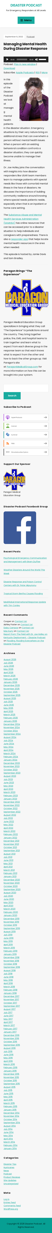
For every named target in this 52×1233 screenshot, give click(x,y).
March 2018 (9, 986)
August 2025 (10, 698)
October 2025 (10, 691)
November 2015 (11, 1077)
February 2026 (11, 679)
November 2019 (11, 921)
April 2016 (8, 1061)
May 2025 (8, 708)
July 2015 (8, 1090)
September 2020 (12, 889)
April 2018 (8, 983)
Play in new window (25, 64)
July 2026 (8, 662)
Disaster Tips (10, 1164)
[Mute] (36, 59)
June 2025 (9, 704)
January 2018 (10, 993)
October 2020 (11, 886)
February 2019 (10, 951)
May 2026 (8, 669)
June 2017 (8, 1015)
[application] (26, 59)
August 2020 (10, 892)
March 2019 (9, 947)
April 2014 (8, 1138)
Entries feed (10, 1202)
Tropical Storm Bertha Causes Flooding (23, 593)
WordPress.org (11, 1209)
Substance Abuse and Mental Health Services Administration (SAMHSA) (23, 219)
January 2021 (10, 876)
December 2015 (11, 1074)
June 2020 (9, 899)
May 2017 (8, 1019)
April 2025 (8, 711)
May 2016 (8, 1057)
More (45, 72)
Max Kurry (8, 631)
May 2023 (8, 785)
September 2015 (12, 1083)
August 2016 (10, 1048)
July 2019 (8, 934)
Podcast (31, 36)
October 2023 (10, 769)
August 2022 (10, 815)
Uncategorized (11, 1183)
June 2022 (9, 821)
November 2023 (11, 766)
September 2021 (12, 850)
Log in (6, 1199)
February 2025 (11, 717)
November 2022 (11, 805)
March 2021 (9, 870)
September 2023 (12, 772)
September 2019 (12, 928)
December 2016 (11, 1035)
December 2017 (11, 996)
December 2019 (11, 918)
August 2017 (10, 1009)
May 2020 (8, 902)
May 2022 (8, 824)
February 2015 (10, 1106)
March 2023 (9, 792)
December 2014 (11, 1113)
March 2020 (9, 908)
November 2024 (12, 727)
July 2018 (8, 973)
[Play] (7, 59)
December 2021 (11, 840)
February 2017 (10, 1028)
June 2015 (8, 1093)
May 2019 (8, 941)
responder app (19, 239)
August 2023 (10, 776)
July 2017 (8, 1012)
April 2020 (8, 905)
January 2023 (10, 798)
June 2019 (8, 938)
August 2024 (10, 737)
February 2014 (10, 1145)
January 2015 (10, 1109)
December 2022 (12, 802)
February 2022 (11, 834)
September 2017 (12, 1006)
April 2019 (8, 944)
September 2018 (12, 967)
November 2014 (11, 1116)
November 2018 (11, 960)
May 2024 (8, 747)
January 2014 (10, 1148)
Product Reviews (12, 1177)
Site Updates (10, 1180)
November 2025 (11, 688)
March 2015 (9, 1103)
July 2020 (8, 896)
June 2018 (8, 977)
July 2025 (8, 701)
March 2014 (9, 1142)
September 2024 (12, 734)
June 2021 (8, 860)
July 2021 (8, 857)
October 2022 (10, 808)
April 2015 (8, 1099)
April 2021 (8, 866)
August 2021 (9, 853)
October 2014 (10, 1119)
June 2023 (9, 782)
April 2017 (8, 1022)
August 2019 (10, 931)
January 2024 (10, 759)
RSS (38, 72)
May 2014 (8, 1135)
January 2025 (10, 721)
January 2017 (10, 1032)
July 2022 (8, 818)
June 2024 (9, 743)
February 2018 (10, 989)
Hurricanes (9, 1167)
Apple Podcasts (25, 72)
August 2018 (10, 970)
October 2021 (10, 847)
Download (9, 68)
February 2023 (11, 795)
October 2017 (10, 1002)
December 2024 (12, 724)
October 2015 (10, 1080)
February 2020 (11, 912)
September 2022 (12, 811)
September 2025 (12, 695)
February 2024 (11, 756)
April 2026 (8, 672)
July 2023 (8, 779)
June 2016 (8, 1054)
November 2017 (11, 999)
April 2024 (8, 750)
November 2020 (12, 883)
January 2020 (10, 915)
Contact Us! (21, 621)
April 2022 (8, 828)
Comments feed (12, 1205)
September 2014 (12, 1122)
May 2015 (8, 1096)
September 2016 (12, 1045)
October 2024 (11, 730)
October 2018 (10, 964)
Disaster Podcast (26, 5)
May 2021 (8, 863)
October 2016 (10, 1041)
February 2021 (10, 873)
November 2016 (11, 1038)
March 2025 (9, 714)
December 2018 (11, 957)
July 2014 (8, 1129)
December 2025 (12, 685)
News (6, 1170)
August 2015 (9, 1087)
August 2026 (10, 659)
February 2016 (10, 1067)
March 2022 (9, 831)
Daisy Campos (11, 627)
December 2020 (12, 879)
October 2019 (10, 925)
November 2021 (11, 844)
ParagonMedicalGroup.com (22, 366)
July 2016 (8, 1051)
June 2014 (9, 1132)
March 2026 (9, 675)
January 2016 (10, 1070)
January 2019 (10, 954)
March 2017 (9, 1025)
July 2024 (8, 740)
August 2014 (10, 1126)
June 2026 (9, 666)
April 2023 (8, 789)
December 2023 (12, 763)
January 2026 (10, 682)
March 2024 (10, 753)
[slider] (43, 59)
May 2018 (8, 980)
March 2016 (9, 1064)
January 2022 (10, 837)
